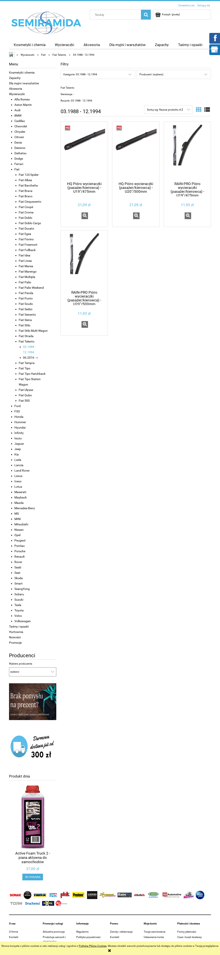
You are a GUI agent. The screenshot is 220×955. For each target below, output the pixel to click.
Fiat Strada (26, 336)
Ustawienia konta (154, 937)
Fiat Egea (25, 234)
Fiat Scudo (26, 303)
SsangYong (22, 589)
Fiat (17, 169)
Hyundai (20, 427)
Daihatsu (20, 153)
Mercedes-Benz (24, 508)
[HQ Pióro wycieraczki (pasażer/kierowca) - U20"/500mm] (136, 151)
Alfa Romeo (22, 99)
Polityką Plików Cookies (93, 945)
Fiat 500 (24, 400)
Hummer (20, 422)
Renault (19, 556)
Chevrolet (20, 126)
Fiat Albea (25, 180)
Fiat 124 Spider (29, 174)
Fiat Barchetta (28, 185)
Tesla (17, 605)
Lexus (18, 476)
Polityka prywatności (88, 937)
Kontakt (13, 937)
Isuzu (18, 438)
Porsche (19, 551)
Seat (17, 572)
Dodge (18, 158)
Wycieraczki (17, 94)
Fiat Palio (25, 282)
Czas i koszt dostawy (189, 937)
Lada (17, 459)
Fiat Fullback (27, 250)
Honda (18, 416)
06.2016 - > (30, 357)
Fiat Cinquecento (30, 201)
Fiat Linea (25, 260)
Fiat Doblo (25, 217)
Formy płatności (186, 931)
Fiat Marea (26, 266)
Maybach (20, 497)
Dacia (18, 142)
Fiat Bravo (25, 196)
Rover (18, 562)
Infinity (19, 433)
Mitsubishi (21, 524)
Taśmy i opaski (19, 626)
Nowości (15, 637)
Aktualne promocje (54, 931)
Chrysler (19, 131)
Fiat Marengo (28, 271)
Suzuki (18, 599)
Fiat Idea (24, 255)
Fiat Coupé (26, 207)
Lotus (18, 486)
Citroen (19, 137)
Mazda (19, 502)
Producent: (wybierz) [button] (151, 74)
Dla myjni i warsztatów (24, 83)
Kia (16, 454)
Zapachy (15, 78)
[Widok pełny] (207, 109)
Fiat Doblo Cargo (30, 223)
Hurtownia (16, 632)
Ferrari (18, 164)
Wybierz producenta (20, 663)
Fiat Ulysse (26, 390)
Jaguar (19, 443)
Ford (17, 406)
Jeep (17, 449)
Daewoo (19, 148)
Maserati (20, 492)
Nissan (19, 529)
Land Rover (22, 470)
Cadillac (19, 121)
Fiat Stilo (24, 325)
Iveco (17, 481)
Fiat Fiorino (26, 239)
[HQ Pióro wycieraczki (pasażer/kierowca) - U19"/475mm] (84, 151)
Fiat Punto (26, 298)
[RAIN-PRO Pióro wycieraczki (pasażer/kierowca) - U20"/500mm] (84, 260)
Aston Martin (23, 104)
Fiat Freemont (28, 244)
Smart (18, 583)
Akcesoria (15, 88)
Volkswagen (22, 621)
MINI (17, 519)
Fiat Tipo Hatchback (32, 373)
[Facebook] (214, 37)
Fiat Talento (26, 341)
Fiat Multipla (27, 277)
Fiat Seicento (27, 314)
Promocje (15, 642)
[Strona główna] (46, 23)
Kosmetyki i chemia (22, 72)
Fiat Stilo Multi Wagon (33, 330)
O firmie (13, 931)
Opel (17, 535)
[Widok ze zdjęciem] (199, 109)
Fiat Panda (26, 293)
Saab (17, 567)
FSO (17, 411)
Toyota (19, 610)
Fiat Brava (25, 191)
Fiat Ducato (26, 228)
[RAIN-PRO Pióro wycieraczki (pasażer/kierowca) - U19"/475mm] (187, 151)
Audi (17, 110)
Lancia (18, 465)
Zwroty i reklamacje (121, 931)
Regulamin (82, 931)
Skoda (18, 578)
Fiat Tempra (27, 363)
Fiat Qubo (25, 395)
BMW (17, 115)
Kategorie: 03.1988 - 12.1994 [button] (80, 74)
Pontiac (19, 546)
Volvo (18, 615)
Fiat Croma (26, 212)
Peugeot (20, 540)
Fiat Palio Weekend (31, 287)
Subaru (19, 594)
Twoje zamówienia (154, 931)
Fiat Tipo (24, 368)
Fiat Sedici (25, 309)
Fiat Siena (25, 320)
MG (16, 513)
